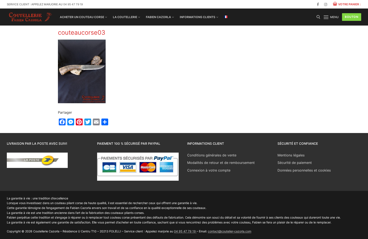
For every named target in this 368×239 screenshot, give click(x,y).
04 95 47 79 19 (73, 4)
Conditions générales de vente (211, 155)
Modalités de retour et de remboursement (221, 162)
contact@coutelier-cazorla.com (229, 231)
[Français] (225, 17)
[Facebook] (318, 4)
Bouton (351, 17)
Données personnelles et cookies (304, 170)
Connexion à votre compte (208, 170)
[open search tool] (318, 17)
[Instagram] (325, 4)
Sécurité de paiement (294, 162)
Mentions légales (291, 155)
